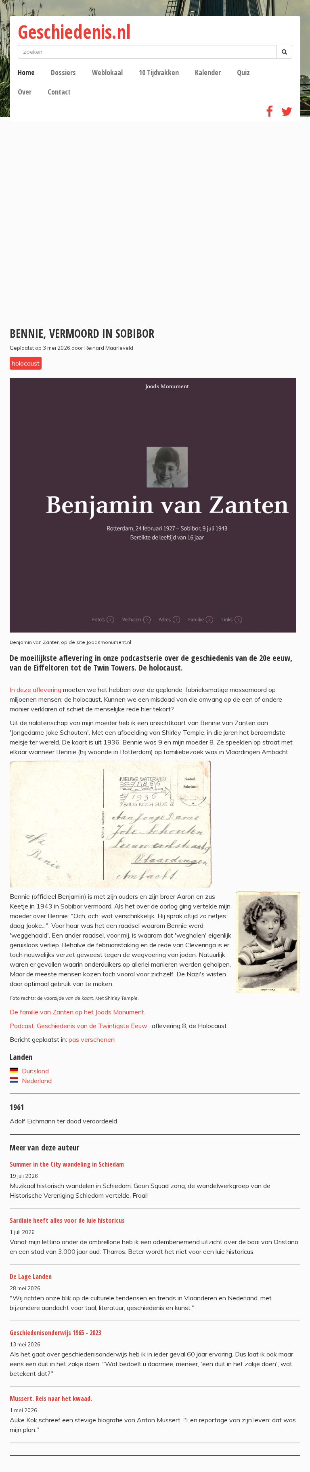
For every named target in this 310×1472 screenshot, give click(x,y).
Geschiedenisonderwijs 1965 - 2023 (55, 1332)
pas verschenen (92, 1039)
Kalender (208, 72)
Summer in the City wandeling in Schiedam (67, 1164)
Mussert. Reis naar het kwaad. (51, 1398)
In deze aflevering (36, 690)
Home (26, 72)
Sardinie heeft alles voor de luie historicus (67, 1220)
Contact (59, 92)
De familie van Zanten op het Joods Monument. (77, 1012)
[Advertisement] (155, 250)
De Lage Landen (31, 1276)
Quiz (243, 72)
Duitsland (35, 1071)
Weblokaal (107, 72)
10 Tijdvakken (159, 72)
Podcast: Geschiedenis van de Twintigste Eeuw (78, 1026)
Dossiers (63, 72)
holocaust (26, 363)
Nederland (37, 1081)
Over (24, 92)
